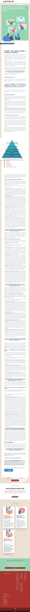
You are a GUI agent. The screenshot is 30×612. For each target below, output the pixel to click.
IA (16, 518)
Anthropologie (5, 593)
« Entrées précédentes (6, 554)
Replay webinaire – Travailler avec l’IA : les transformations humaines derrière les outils (8, 517)
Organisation (6, 43)
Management (6, 519)
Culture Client (5, 594)
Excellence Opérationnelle (7, 596)
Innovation (6, 542)
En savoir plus (15, 496)
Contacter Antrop (15, 480)
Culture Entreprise (6, 595)
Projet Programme (11, 43)
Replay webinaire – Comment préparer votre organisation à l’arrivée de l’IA (8, 540)
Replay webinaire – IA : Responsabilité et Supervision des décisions (20, 516)
